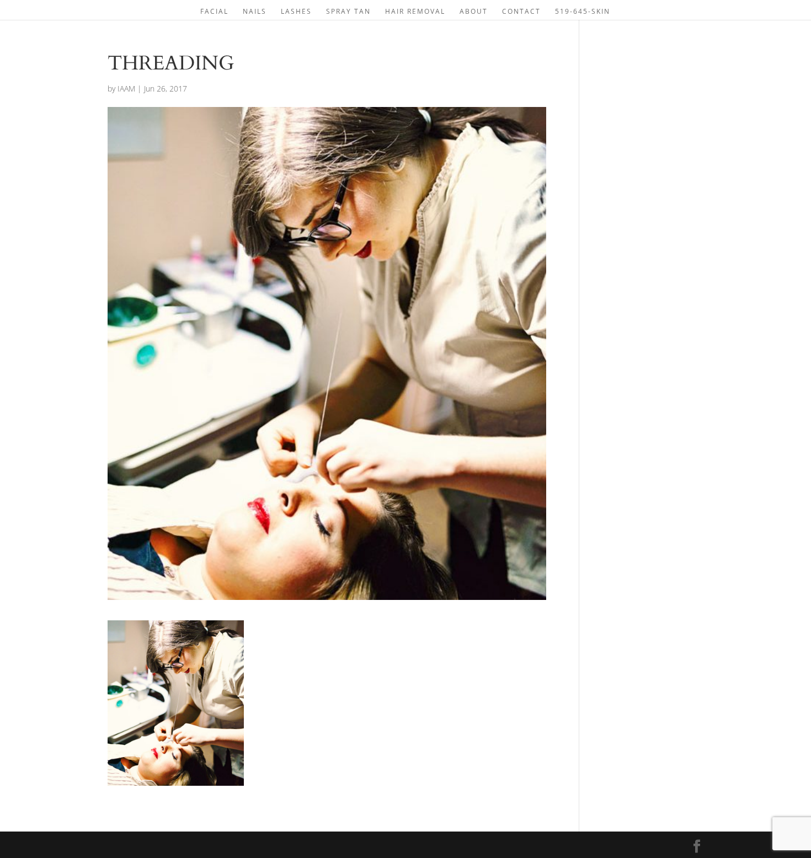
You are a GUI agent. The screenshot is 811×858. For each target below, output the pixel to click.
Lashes (296, 12)
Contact (521, 12)
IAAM (126, 88)
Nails (254, 12)
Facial (214, 12)
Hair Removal (415, 12)
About (474, 12)
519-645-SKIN (582, 12)
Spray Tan (348, 12)
